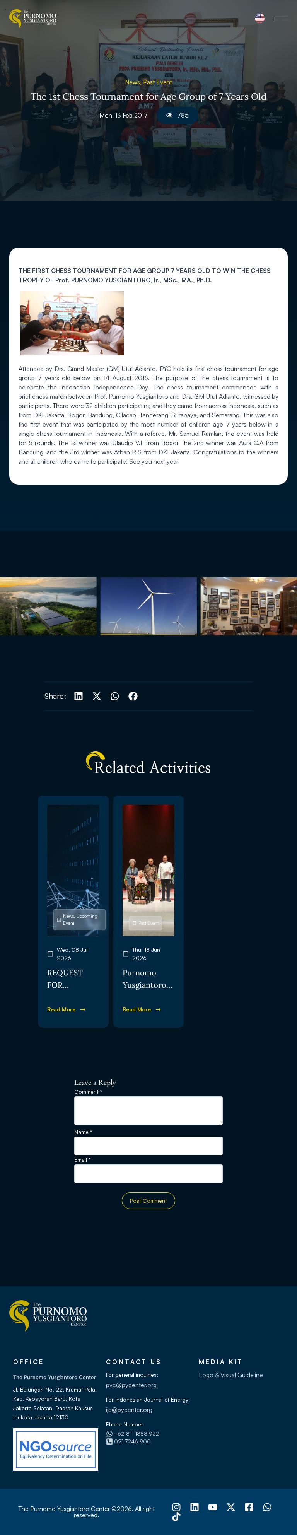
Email (82, 1160)
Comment (88, 1092)
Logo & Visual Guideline (231, 1375)
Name (83, 1132)
